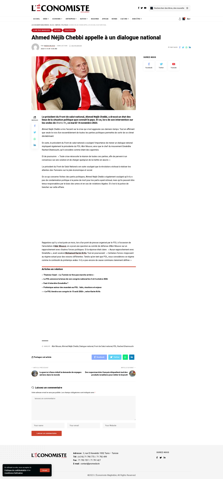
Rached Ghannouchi (125, 346)
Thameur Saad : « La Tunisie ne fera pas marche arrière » (68, 275)
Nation (57, 30)
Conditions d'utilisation (14, 473)
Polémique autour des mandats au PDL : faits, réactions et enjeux (72, 287)
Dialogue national (86, 346)
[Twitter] (161, 65)
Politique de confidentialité (15, 470)
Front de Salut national (103, 346)
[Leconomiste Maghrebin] (60, 8)
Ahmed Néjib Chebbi (70, 346)
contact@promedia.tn (90, 463)
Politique (69, 30)
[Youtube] (173, 65)
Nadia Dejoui (49, 46)
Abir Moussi (60, 246)
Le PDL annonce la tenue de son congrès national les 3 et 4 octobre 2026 (75, 279)
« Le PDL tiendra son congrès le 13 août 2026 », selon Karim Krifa (71, 291)
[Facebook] (149, 65)
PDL (115, 346)
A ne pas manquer (42, 30)
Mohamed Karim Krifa (75, 253)
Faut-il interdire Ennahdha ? (55, 283)
